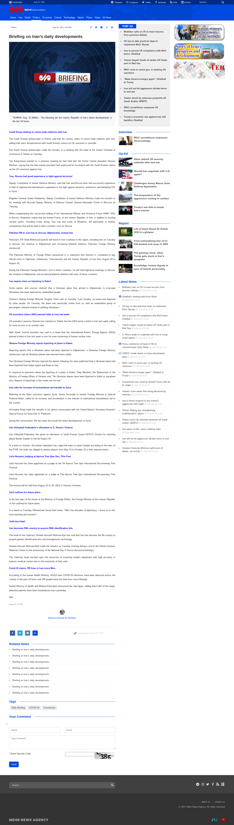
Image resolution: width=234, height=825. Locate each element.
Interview (125, 132)
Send (13, 764)
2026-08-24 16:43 (142, 366)
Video (97, 17)
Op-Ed (123, 153)
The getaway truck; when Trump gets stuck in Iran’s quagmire (149, 256)
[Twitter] (208, 784)
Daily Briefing (18, 707)
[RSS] (218, 784)
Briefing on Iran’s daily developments (31, 649)
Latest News (128, 281)
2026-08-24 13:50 (154, 404)
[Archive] (223, 784)
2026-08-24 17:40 (137, 357)
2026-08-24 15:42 (139, 376)
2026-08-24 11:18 (151, 451)
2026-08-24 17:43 (159, 347)
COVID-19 (34, 707)
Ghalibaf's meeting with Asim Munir (139, 296)
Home (13, 17)
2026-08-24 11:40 (132, 433)
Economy (47, 17)
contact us (219, 802)
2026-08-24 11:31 (136, 442)
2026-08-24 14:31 (141, 395)
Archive (187, 2)
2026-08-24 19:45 (141, 319)
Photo (89, 17)
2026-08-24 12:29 (154, 414)
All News (107, 17)
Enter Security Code (20, 753)
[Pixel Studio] (221, 819)
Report (124, 223)
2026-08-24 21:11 (132, 300)
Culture (57, 17)
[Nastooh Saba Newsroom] (213, 819)
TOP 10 (127, 26)
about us (206, 802)
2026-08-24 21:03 (145, 309)
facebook (162, 2)
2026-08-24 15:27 (141, 385)
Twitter (148, 2)
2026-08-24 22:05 (149, 291)
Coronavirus (49, 707)
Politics (36, 17)
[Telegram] (198, 784)
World (27, 17)
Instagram (133, 2)
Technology (69, 17)
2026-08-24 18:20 (145, 338)
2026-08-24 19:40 (141, 328)
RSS (175, 2)
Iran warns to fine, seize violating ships (141, 429)
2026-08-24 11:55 (148, 423)
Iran (20, 17)
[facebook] (213, 784)
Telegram (118, 2)
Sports (80, 17)
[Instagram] (203, 784)
